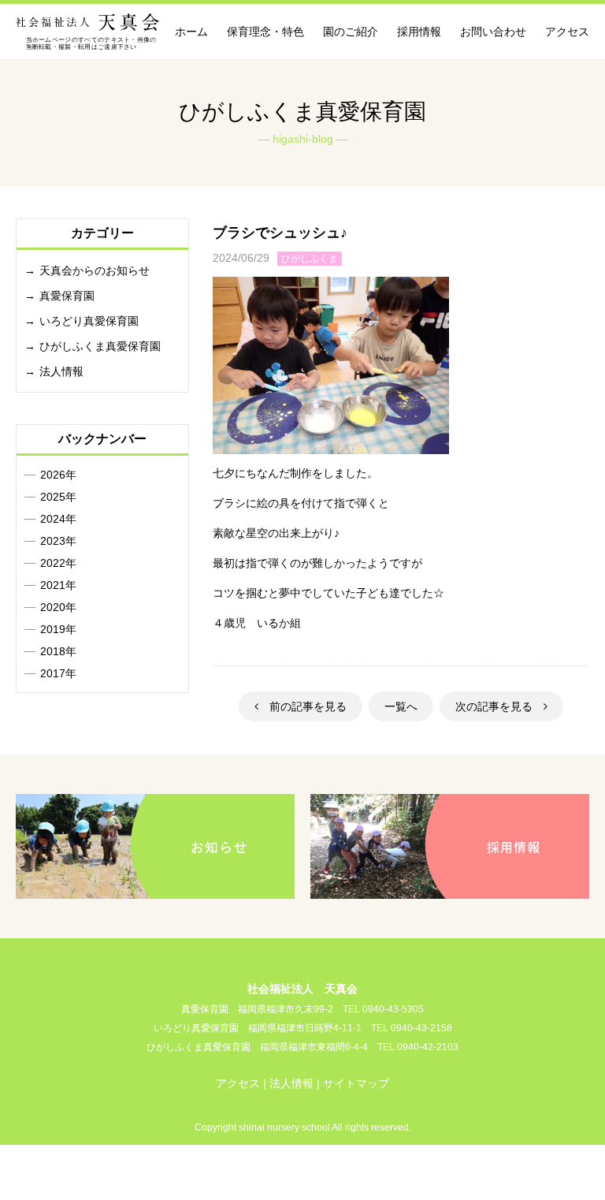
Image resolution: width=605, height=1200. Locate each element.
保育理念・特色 (265, 31)
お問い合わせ (493, 31)
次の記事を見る (499, 706)
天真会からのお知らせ (94, 270)
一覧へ (401, 706)
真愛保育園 (67, 295)
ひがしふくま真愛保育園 (100, 346)
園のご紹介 (350, 31)
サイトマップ (356, 1083)
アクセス (567, 31)
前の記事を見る (302, 706)
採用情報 (419, 31)
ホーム (191, 31)
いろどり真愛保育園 (89, 321)
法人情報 (61, 371)
